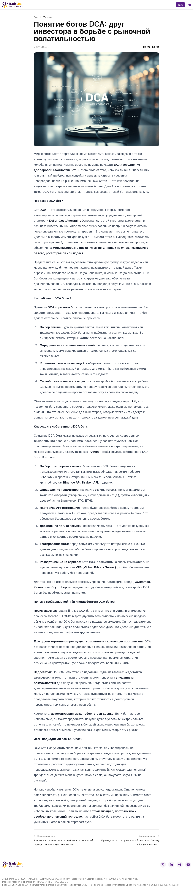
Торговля (47, 17)
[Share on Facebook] (153, 47)
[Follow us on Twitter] (163, 865)
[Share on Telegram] (144, 47)
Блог (36, 17)
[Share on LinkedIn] (158, 47)
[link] (47, 17)
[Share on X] (148, 47)
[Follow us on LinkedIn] (171, 865)
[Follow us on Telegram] (180, 865)
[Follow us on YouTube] (188, 865)
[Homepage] (12, 5)
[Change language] (189, 4)
